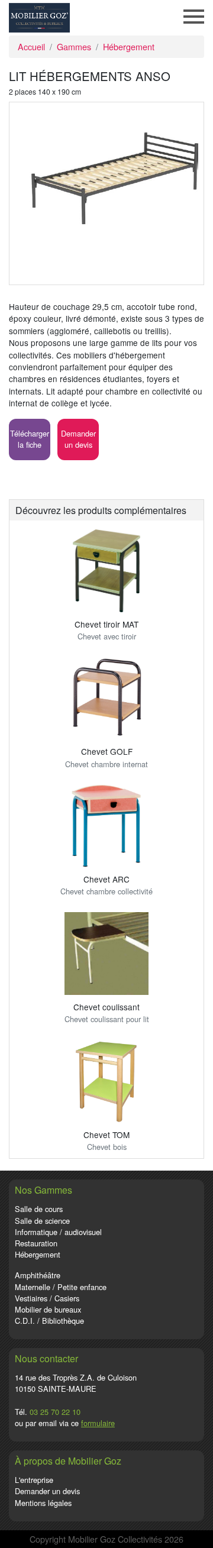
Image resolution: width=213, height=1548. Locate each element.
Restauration (36, 1243)
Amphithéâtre (37, 1275)
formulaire (98, 1423)
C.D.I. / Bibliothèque (49, 1320)
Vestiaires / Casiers (47, 1298)
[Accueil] (39, 16)
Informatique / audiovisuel (58, 1231)
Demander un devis (47, 1491)
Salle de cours (39, 1208)
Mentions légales (43, 1502)
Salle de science (42, 1220)
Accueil (31, 46)
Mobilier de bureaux (48, 1309)
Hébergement (128, 46)
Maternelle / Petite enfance (60, 1286)
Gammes (74, 46)
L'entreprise (34, 1479)
